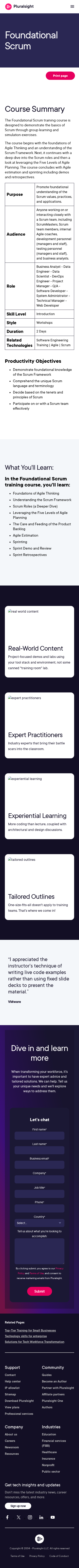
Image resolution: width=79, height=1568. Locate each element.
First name (39, 1129)
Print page (60, 76)
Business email (39, 1158)
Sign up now (18, 1506)
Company (39, 1173)
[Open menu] (72, 6)
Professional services (19, 1413)
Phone (39, 1202)
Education (49, 1434)
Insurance (48, 1458)
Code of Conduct (59, 1556)
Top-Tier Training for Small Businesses (30, 1330)
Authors (47, 1407)
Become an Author (54, 1381)
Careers (10, 1440)
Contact (10, 1375)
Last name (39, 1144)
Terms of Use (37, 1273)
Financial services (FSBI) (54, 1443)
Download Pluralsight (19, 1400)
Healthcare (49, 1452)
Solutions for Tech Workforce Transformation (34, 1341)
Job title (39, 1187)
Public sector (51, 1471)
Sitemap (10, 1394)
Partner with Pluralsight (58, 1388)
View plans (12, 1407)
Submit (39, 1291)
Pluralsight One (52, 1400)
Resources (12, 1453)
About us (11, 1434)
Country (39, 1217)
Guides (47, 1375)
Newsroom (12, 1447)
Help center (13, 1381)
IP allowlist (12, 1388)
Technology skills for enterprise (26, 1336)
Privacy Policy (37, 1556)
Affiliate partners (53, 1394)
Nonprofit (48, 1465)
